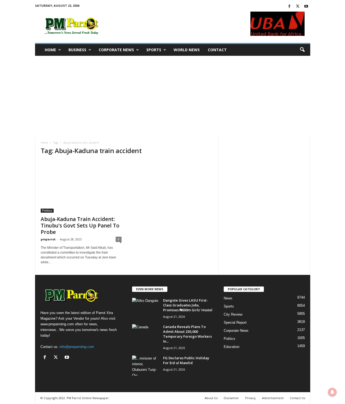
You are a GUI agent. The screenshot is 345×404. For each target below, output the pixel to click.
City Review (233, 314)
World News (187, 49)
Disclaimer (231, 398)
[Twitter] (298, 7)
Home (50, 49)
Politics (47, 210)
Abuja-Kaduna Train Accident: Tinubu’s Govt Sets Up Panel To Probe (80, 226)
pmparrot (48, 239)
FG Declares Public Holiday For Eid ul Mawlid (186, 360)
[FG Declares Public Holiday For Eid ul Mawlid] (145, 365)
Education (231, 347)
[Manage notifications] (332, 392)
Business (77, 49)
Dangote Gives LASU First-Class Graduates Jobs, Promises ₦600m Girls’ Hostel (187, 305)
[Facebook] (289, 7)
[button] (302, 50)
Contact (217, 49)
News (228, 298)
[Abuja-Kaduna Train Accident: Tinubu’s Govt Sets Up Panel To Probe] (81, 186)
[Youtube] (306, 7)
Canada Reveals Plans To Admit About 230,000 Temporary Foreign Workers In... (187, 334)
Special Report (235, 322)
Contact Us (297, 398)
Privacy (250, 398)
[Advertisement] (172, 96)
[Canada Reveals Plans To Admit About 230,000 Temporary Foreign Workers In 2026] (145, 334)
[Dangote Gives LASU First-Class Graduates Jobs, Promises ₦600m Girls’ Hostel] (145, 308)
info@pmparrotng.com (77, 347)
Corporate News (116, 49)
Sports (153, 49)
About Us (211, 398)
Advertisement (273, 398)
